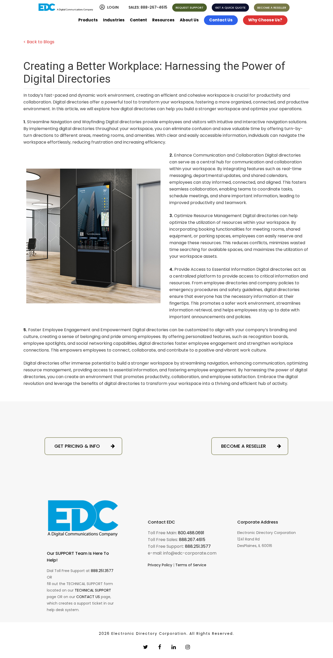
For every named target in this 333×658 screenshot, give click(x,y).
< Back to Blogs (38, 42)
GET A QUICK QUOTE (230, 7)
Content (138, 20)
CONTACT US (88, 596)
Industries (114, 20)
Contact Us (221, 20)
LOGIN (113, 7)
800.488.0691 (191, 533)
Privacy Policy (160, 565)
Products (88, 20)
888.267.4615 (192, 540)
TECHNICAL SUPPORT (93, 590)
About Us (189, 20)
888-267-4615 (153, 7)
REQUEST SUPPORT (189, 7)
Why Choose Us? (265, 20)
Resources (163, 20)
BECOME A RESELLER (271, 7)
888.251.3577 (102, 570)
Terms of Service (190, 565)
